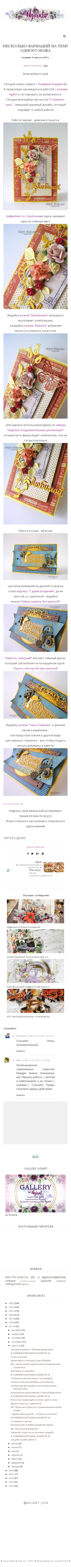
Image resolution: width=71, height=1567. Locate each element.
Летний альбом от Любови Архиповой (32, 1349)
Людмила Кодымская (52, 84)
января (16, 1466)
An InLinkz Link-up (13, 804)
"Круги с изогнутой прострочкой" (35, 668)
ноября (16, 1334)
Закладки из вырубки (22, 1370)
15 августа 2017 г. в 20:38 (36, 1060)
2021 (11, 1310)
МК (33, 1277)
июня (15, 1447)
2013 (11, 1481)
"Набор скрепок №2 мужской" (40, 601)
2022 (11, 1307)
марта (15, 1458)
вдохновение (32, 66)
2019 (11, 1318)
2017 (11, 1326)
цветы (25, 1284)
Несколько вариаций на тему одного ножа (34, 1399)
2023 (11, 1303)
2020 (11, 1314)
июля (15, 1443)
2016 (11, 1470)
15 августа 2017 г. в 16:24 (40, 1036)
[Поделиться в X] (32, 853)
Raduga (21, 1036)
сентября (17, 1341)
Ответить (20, 1051)
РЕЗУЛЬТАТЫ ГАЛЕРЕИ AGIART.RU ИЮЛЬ (32, 1424)
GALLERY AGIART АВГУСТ (23, 1439)
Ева (18, 1060)
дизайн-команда (28, 1281)
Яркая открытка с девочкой (26, 1403)
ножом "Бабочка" (35, 326)
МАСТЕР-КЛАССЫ (16, 1277)
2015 (11, 1474)
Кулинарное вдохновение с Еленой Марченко (36, 1392)
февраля (17, 1462)
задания (45, 1281)
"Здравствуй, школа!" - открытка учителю (34, 1414)
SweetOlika (61, 1561)
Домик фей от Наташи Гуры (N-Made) (31, 1360)
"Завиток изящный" (18, 658)
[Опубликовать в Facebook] (28, 853)
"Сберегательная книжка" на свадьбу (32, 1378)
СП (38, 1277)
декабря (16, 1330)
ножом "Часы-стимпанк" (35, 725)
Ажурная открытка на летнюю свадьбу (32, 1432)
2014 (11, 1478)
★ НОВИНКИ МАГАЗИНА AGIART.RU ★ (30, 1353)
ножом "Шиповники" (34, 315)
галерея (10, 1281)
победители (13, 1284)
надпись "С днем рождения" (35, 591)
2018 (11, 1322)
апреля (16, 1455)
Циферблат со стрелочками (24, 216)
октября (16, 1337)
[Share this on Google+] (37, 853)
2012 (11, 1485)
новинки (61, 1280)
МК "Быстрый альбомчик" (25, 1428)
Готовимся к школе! (21, 1421)
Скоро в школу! (19, 1356)
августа (16, 1345)
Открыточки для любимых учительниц (32, 1381)
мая (14, 1451)
